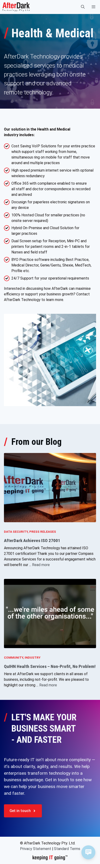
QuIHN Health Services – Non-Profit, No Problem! (50, 666)
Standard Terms (67, 849)
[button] (82, 7)
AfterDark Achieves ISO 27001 (32, 540)
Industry (32, 657)
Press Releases (42, 531)
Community (13, 657)
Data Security (16, 531)
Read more (41, 565)
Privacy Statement (35, 849)
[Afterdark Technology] (16, 7)
